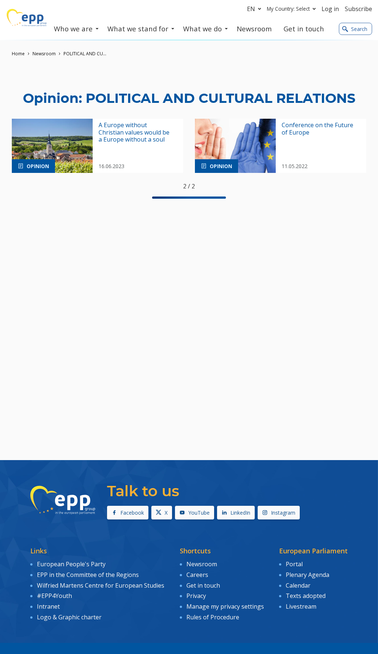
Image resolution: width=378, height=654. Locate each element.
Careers (197, 575)
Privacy (196, 596)
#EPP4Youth (54, 596)
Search (359, 28)
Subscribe (358, 9)
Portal (294, 564)
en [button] (251, 9)
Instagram (283, 512)
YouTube (199, 512)
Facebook (132, 512)
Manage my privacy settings (225, 606)
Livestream (301, 606)
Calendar (298, 585)
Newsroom (44, 54)
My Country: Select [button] (288, 8)
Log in (330, 9)
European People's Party (71, 564)
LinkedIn (240, 512)
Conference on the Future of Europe (317, 129)
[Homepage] (26, 18)
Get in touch (203, 585)
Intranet (48, 606)
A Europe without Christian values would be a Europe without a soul (134, 132)
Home (18, 54)
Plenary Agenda (307, 575)
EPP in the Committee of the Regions (88, 575)
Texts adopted (306, 596)
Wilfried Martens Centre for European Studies (100, 585)
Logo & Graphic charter (69, 617)
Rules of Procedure (212, 617)
